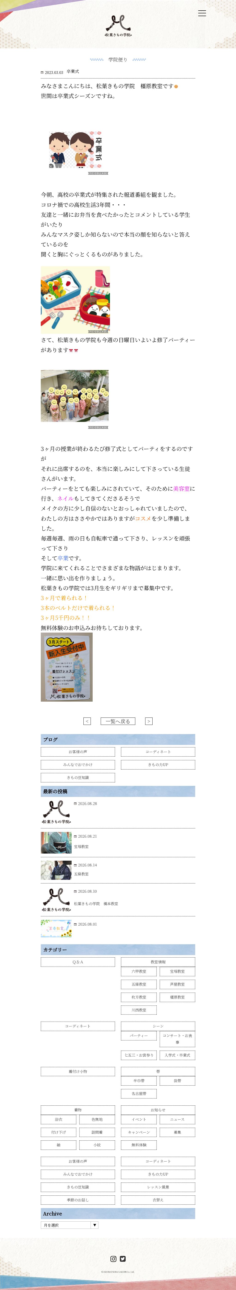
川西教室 (139, 1010)
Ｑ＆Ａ (77, 962)
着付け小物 (78, 1071)
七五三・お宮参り (139, 1055)
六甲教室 (139, 971)
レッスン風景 (158, 1187)
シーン (158, 1026)
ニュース (177, 1119)
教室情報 (158, 962)
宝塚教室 (177, 971)
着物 (78, 1110)
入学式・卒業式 (177, 1055)
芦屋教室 (177, 984)
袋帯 (177, 1080)
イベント (139, 1119)
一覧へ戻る (118, 721)
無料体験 (139, 1145)
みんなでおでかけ (78, 764)
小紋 (97, 1145)
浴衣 (58, 1119)
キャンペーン (139, 1132)
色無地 (97, 1119)
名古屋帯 (139, 1093)
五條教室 (139, 984)
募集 (177, 1132)
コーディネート (158, 751)
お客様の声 (78, 751)
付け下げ (58, 1132)
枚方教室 (139, 997)
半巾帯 (139, 1080)
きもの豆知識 (78, 777)
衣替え (158, 1200)
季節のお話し (78, 1200)
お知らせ (158, 1110)
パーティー (139, 1035)
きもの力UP (158, 764)
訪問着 (97, 1132)
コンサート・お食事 (177, 1039)
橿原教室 (177, 997)
